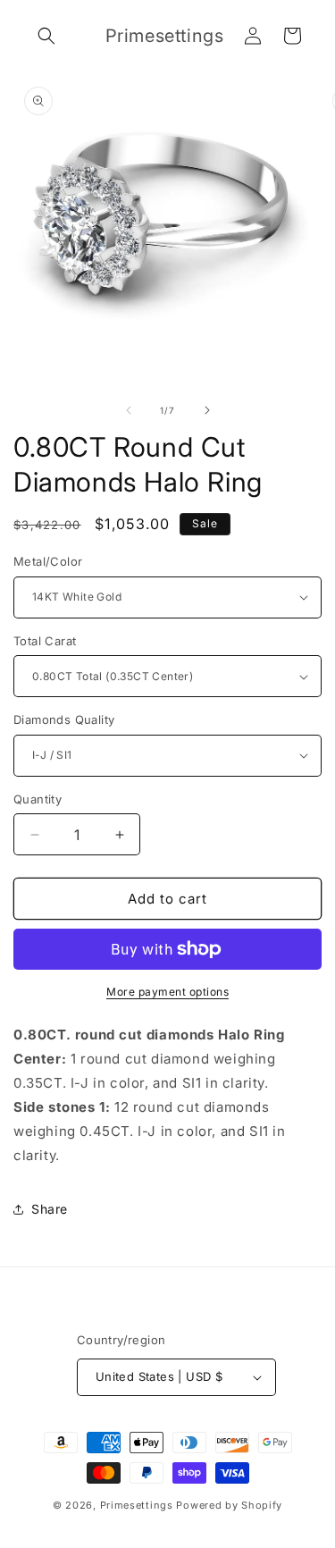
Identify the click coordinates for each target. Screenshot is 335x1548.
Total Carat (44, 641)
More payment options (167, 991)
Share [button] (49, 1208)
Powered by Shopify (229, 1505)
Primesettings (136, 1505)
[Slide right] (207, 410)
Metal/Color (47, 561)
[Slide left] (128, 410)
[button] (46, 35)
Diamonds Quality (63, 719)
